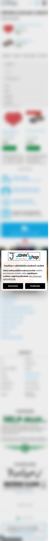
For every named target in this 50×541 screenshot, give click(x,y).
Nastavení (13, 286)
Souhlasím (35, 286)
